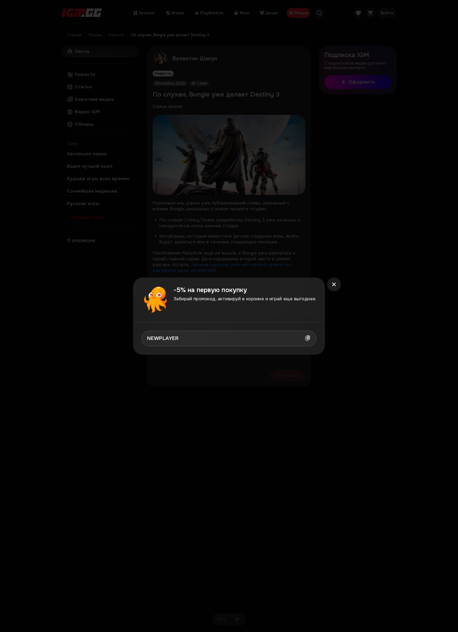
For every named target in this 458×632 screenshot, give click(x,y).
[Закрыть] (334, 284)
